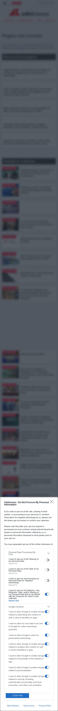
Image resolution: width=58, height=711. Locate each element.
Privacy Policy (45, 705)
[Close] (52, 502)
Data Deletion (13, 705)
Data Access (29, 705)
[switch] (47, 560)
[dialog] (29, 604)
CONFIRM (17, 696)
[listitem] (29, 553)
